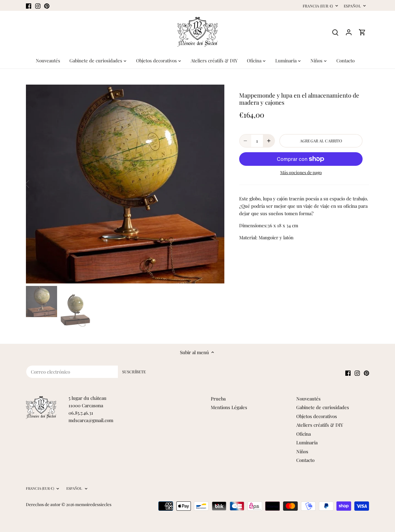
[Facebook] (28, 5)
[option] (125, 184)
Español (352, 6)
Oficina (303, 434)
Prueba (218, 399)
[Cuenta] (349, 31)
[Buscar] (335, 31)
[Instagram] (37, 5)
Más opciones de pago (301, 172)
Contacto (305, 460)
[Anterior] (35, 184)
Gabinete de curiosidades (322, 407)
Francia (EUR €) (318, 6)
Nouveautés (308, 399)
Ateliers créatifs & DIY (319, 425)
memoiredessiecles (93, 504)
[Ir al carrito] (362, 31)
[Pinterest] (46, 5)
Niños (302, 451)
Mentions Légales (229, 407)
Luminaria (307, 442)
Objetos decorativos (316, 416)
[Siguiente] (215, 184)
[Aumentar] (269, 140)
